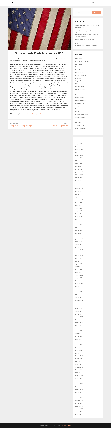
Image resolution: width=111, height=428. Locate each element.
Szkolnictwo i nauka (80, 128)
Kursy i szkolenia (79, 97)
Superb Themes (66, 425)
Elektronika (78, 67)
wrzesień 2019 (79, 375)
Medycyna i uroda (79, 103)
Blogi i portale (78, 58)
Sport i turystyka (79, 125)
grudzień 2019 (79, 367)
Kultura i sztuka (79, 94)
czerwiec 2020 (79, 350)
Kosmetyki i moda (80, 89)
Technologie (78, 131)
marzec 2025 (78, 191)
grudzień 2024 (79, 199)
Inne (76, 83)
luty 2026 (77, 160)
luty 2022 (77, 294)
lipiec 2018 (78, 414)
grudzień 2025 (79, 166)
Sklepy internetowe (80, 117)
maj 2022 (77, 286)
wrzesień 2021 (79, 308)
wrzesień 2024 (79, 208)
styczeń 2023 (78, 264)
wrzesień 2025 (79, 174)
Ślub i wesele (78, 120)
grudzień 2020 (79, 333)
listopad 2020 (78, 336)
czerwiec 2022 (79, 283)
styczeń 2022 (78, 297)
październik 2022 (79, 272)
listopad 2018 (78, 403)
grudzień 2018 (79, 400)
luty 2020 (77, 361)
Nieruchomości (79, 108)
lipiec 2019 (78, 381)
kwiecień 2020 (79, 356)
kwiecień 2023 (79, 255)
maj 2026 (77, 152)
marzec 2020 (78, 358)
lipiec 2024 (78, 213)
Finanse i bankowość (80, 75)
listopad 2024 (78, 202)
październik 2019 (79, 372)
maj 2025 (77, 185)
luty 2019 (77, 395)
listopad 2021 (78, 303)
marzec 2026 (78, 158)
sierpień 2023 (78, 244)
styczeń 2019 (78, 397)
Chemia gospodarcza (60, 126)
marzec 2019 (78, 392)
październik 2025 (79, 172)
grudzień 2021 (79, 300)
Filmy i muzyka (79, 72)
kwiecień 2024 (79, 222)
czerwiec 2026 (79, 149)
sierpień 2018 (78, 411)
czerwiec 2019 (79, 384)
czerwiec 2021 (79, 317)
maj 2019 (77, 386)
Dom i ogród (78, 64)
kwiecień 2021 (79, 322)
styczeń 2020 (78, 364)
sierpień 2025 (78, 177)
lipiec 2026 (78, 146)
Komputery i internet (80, 86)
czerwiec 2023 (79, 250)
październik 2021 (79, 305)
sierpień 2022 (78, 278)
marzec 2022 (78, 291)
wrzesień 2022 (79, 275)
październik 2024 (79, 205)
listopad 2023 (78, 236)
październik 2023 (79, 239)
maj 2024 (77, 219)
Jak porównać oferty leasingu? (21, 126)
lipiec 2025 (78, 180)
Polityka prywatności (97, 2)
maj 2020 (77, 353)
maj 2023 (77, 252)
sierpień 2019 (78, 378)
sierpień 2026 (78, 144)
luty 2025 (77, 194)
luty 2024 (77, 227)
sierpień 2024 (78, 211)
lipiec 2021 (78, 314)
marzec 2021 (78, 325)
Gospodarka (78, 81)
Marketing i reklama (80, 100)
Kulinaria (77, 92)
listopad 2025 (78, 169)
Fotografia (78, 78)
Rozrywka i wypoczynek (81, 114)
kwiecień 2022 (79, 289)
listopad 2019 (78, 370)
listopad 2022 (78, 269)
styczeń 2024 (78, 230)
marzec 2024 (78, 225)
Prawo (77, 111)
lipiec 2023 (78, 247)
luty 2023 (77, 261)
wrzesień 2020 (79, 342)
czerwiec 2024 (79, 216)
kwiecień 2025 (79, 188)
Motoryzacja (78, 106)
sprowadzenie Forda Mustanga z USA (31, 114)
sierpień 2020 (78, 344)
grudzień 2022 (79, 266)
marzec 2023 (78, 258)
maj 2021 (77, 319)
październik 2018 (79, 406)
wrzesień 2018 (79, 409)
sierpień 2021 (78, 311)
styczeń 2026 (78, 163)
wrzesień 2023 (79, 241)
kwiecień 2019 (79, 389)
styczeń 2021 (78, 330)
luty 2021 (77, 328)
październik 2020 (79, 339)
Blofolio (11, 3)
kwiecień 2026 (79, 155)
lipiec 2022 (78, 280)
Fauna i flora (78, 69)
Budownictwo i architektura (82, 61)
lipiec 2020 (78, 347)
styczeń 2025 (78, 197)
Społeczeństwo (79, 122)
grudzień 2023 (79, 233)
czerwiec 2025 (79, 183)
